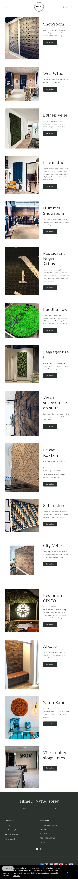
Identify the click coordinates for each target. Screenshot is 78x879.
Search (7, 825)
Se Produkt (50, 42)
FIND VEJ (43, 842)
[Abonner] (55, 808)
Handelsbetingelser (11, 830)
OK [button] (68, 872)
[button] (6, 7)
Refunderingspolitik (11, 834)
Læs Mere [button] (16, 876)
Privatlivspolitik (10, 839)
